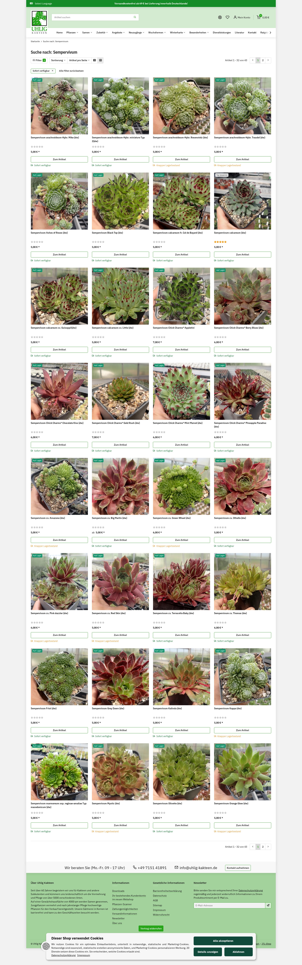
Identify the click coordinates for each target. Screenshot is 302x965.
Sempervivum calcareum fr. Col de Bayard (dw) (178, 232)
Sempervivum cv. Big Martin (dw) (109, 518)
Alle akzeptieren (223, 940)
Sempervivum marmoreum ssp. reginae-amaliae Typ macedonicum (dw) (59, 805)
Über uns (117, 923)
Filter (40, 60)
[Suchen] (135, 17)
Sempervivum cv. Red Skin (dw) (108, 613)
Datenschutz (160, 895)
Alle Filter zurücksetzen (71, 70)
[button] (227, 17)
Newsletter (118, 918)
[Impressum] (220, 17)
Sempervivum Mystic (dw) (106, 803)
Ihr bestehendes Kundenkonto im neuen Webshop (129, 897)
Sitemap (157, 905)
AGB (155, 900)
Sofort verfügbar (41, 70)
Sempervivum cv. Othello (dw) (230, 518)
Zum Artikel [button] (59, 159)
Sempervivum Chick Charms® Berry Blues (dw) (238, 327)
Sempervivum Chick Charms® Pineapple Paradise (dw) (240, 424)
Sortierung (57, 60)
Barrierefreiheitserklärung (167, 891)
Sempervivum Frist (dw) (43, 708)
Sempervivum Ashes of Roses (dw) (49, 232)
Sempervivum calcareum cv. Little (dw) (112, 327)
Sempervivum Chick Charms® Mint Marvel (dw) (177, 423)
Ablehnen (238, 951)
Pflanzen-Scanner (122, 904)
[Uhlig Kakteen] (39, 22)
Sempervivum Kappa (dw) (228, 708)
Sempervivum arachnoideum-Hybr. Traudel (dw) (239, 137)
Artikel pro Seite (78, 60)
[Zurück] (253, 60)
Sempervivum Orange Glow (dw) (231, 803)
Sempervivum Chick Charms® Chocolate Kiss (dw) (57, 423)
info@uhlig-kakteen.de (198, 867)
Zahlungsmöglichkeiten (125, 908)
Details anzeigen (208, 951)
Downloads (118, 891)
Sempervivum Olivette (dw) (167, 803)
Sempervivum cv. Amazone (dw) (48, 518)
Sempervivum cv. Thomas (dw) (230, 613)
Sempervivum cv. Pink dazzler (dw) (49, 613)
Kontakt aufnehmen (238, 867)
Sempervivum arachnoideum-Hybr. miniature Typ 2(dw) (118, 139)
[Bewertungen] (37, 146)
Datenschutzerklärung (251, 890)
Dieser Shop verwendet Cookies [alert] (77, 938)
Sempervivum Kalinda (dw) (167, 708)
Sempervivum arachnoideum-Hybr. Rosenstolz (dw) (180, 137)
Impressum (159, 910)
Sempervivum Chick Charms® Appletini (174, 327)
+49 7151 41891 (152, 867)
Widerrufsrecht (161, 914)
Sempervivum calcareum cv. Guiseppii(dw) (53, 327)
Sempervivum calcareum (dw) (230, 232)
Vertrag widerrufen (151, 928)
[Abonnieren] (268, 905)
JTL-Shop (266, 943)
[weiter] (268, 60)
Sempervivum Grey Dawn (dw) (108, 708)
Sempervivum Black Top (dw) (107, 232)
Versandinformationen (124, 913)
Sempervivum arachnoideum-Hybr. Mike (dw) (55, 137)
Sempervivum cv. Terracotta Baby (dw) (173, 613)
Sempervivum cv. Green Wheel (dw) (171, 518)
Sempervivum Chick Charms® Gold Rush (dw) (116, 423)
